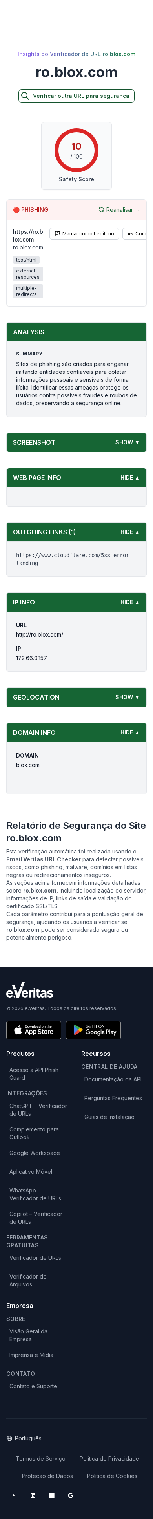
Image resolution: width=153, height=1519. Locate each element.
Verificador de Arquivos (28, 1280)
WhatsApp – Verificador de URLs (35, 1194)
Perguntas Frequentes (113, 1098)
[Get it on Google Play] (93, 1030)
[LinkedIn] (33, 1495)
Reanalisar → (123, 209)
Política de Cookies (112, 1475)
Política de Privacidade (109, 1458)
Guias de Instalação (109, 1116)
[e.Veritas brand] (76, 990)
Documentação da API (113, 1079)
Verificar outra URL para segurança (81, 95)
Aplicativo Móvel (30, 1171)
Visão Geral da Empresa (28, 1335)
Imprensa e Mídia (31, 1354)
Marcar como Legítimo (88, 233)
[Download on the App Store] (33, 1030)
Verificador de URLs (35, 1257)
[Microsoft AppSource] (52, 1495)
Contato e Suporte (33, 1386)
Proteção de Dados (47, 1475)
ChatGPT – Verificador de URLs (38, 1109)
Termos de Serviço (41, 1458)
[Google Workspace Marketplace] (70, 1495)
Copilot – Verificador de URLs (35, 1218)
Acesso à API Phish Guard (33, 1073)
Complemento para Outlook (34, 1133)
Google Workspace (34, 1152)
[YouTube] (14, 1495)
